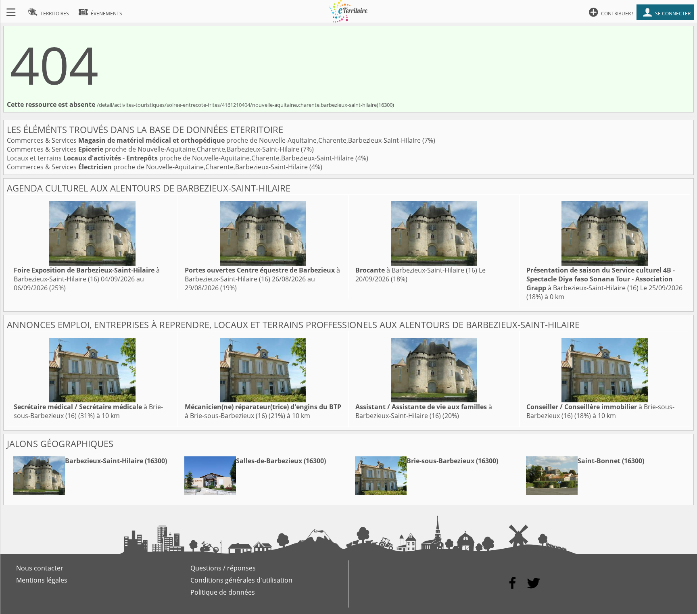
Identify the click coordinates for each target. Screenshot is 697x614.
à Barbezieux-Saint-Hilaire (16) (87, 274)
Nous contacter (39, 568)
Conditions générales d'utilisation (241, 580)
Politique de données (222, 592)
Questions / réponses (223, 568)
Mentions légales (41, 580)
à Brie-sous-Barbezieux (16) (263, 411)
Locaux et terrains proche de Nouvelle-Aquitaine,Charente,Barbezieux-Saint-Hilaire (181, 158)
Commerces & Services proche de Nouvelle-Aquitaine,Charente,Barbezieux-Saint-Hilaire (214, 140)
